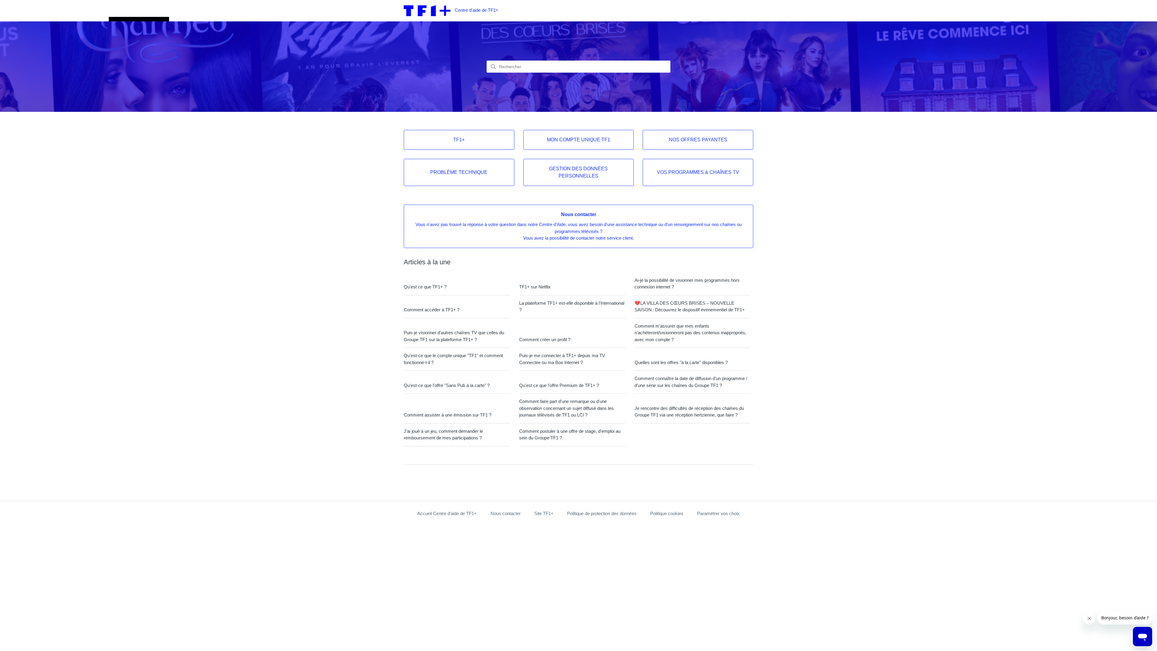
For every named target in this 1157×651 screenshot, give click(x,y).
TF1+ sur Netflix (535, 286)
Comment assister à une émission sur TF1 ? (447, 414)
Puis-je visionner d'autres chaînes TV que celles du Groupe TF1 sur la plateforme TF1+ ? (454, 336)
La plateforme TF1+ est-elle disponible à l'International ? (571, 306)
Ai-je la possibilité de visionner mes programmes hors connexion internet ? (687, 284)
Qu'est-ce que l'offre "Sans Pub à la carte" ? (447, 385)
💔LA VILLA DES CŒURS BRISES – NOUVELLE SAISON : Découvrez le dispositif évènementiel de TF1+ (690, 306)
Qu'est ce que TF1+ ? (425, 286)
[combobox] (578, 67)
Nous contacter (506, 513)
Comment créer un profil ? (544, 339)
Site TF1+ (543, 513)
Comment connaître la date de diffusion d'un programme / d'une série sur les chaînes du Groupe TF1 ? (691, 382)
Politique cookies (666, 513)
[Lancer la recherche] (493, 66)
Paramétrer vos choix (718, 513)
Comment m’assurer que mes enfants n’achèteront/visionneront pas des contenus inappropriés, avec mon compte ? (690, 332)
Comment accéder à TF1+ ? (431, 309)
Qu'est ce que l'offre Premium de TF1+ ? (559, 385)
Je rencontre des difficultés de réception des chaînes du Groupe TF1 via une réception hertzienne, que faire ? (689, 412)
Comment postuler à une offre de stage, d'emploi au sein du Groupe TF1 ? (569, 435)
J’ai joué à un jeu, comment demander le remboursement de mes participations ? (443, 435)
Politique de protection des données (602, 513)
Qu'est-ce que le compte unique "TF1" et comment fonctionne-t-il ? (453, 359)
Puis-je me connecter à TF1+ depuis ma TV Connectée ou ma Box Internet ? (562, 359)
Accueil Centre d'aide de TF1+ (447, 513)
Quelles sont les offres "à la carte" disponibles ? (681, 362)
